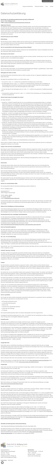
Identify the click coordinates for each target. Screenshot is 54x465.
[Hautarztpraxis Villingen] (9, 4)
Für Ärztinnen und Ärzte (47, 1)
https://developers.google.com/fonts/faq (39, 360)
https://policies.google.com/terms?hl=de (10, 418)
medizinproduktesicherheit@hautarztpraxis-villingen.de (17, 22)
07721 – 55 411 (8, 195)
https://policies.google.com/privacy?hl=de (35, 417)
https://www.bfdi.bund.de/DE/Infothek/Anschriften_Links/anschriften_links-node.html (21, 224)
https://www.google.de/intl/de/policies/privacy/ (12, 383)
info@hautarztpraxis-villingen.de (11, 198)
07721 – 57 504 (6, 196)
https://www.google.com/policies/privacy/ (29, 362)
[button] (2, 462)
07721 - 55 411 (5, 452)
